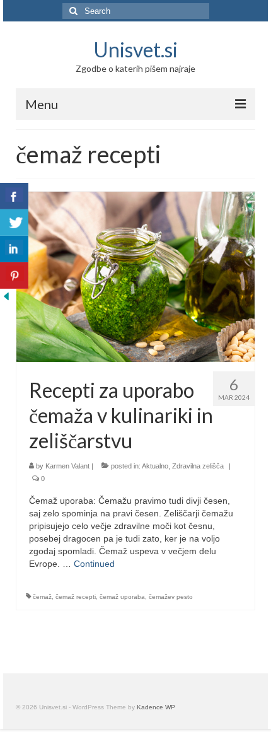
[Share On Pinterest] (14, 275)
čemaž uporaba (122, 596)
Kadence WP (156, 707)
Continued (94, 564)
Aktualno (155, 466)
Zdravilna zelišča (198, 466)
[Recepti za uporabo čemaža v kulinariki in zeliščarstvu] (135, 276)
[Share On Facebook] (14, 196)
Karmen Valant (67, 466)
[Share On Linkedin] (14, 249)
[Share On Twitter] (14, 222)
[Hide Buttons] (6, 295)
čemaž (42, 596)
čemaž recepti (75, 596)
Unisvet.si (135, 49)
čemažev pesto (171, 596)
